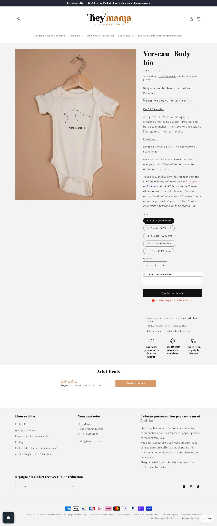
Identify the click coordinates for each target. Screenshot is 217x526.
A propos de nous (25, 430)
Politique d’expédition (192, 518)
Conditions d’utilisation (191, 515)
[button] (19, 19)
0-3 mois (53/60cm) (159, 251)
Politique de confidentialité (103, 515)
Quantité (147, 258)
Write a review (135, 383)
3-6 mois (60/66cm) (159, 220)
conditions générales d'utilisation (33, 454)
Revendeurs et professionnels (31, 436)
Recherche (21, 424)
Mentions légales (170, 515)
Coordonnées (124, 515)
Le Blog (19, 442)
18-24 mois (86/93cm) (160, 243)
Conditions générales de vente (165, 518)
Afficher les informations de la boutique (168, 331)
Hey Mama (40, 515)
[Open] (8, 517)
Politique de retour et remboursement (36, 448)
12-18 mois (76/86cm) (159, 236)
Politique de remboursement (146, 515)
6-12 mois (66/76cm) (159, 228)
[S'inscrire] (72, 486)
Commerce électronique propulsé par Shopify (66, 515)
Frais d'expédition (167, 76)
